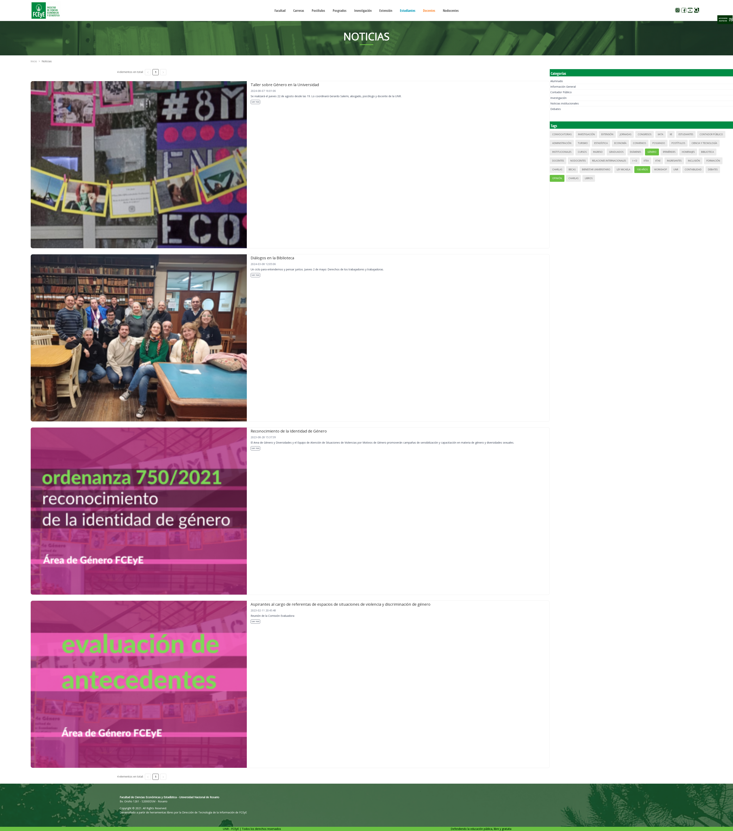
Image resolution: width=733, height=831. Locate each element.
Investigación (558, 98)
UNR (675, 169)
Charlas (557, 169)
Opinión (557, 178)
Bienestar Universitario (596, 169)
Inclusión (694, 160)
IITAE (657, 160)
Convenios (639, 143)
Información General (563, 86)
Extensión (607, 134)
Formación (713, 160)
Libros (589, 178)
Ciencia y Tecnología (704, 143)
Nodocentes (578, 160)
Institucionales (561, 152)
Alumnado (556, 81)
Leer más (255, 101)
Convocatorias (562, 134)
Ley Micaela (623, 169)
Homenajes (688, 152)
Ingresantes (674, 160)
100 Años (642, 169)
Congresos (644, 134)
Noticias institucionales (564, 103)
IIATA (660, 134)
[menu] (366, 10)
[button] (725, 19)
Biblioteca (707, 152)
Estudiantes (686, 134)
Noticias (47, 61)
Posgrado (658, 143)
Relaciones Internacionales (609, 160)
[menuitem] (280, 10)
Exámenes (635, 152)
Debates (555, 109)
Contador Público (561, 92)
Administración (561, 143)
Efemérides (669, 152)
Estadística (601, 143)
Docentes (558, 160)
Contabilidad (693, 169)
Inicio (34, 61)
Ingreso (598, 152)
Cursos (582, 152)
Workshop (660, 169)
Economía (620, 143)
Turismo (583, 143)
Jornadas (625, 134)
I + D (634, 160)
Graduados (616, 152)
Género (651, 152)
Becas (572, 169)
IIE (671, 134)
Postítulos (678, 143)
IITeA (646, 160)
